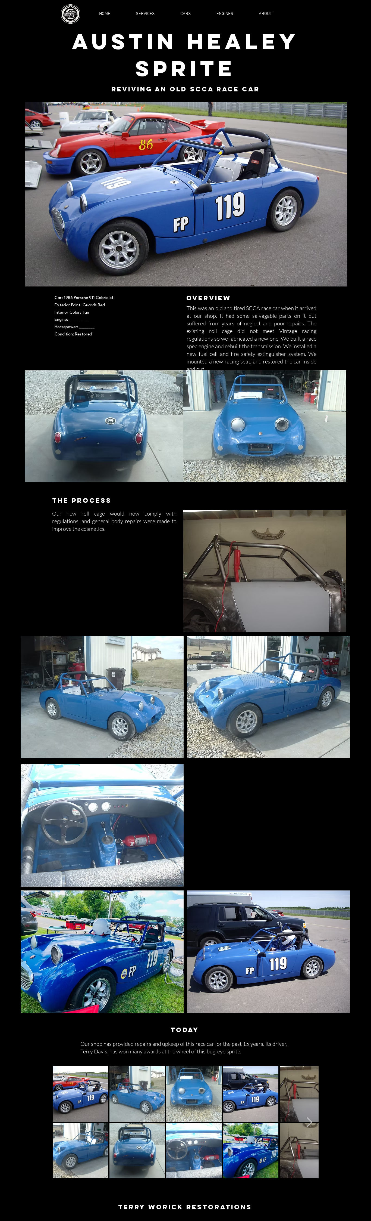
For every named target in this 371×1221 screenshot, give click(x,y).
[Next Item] (309, 1122)
